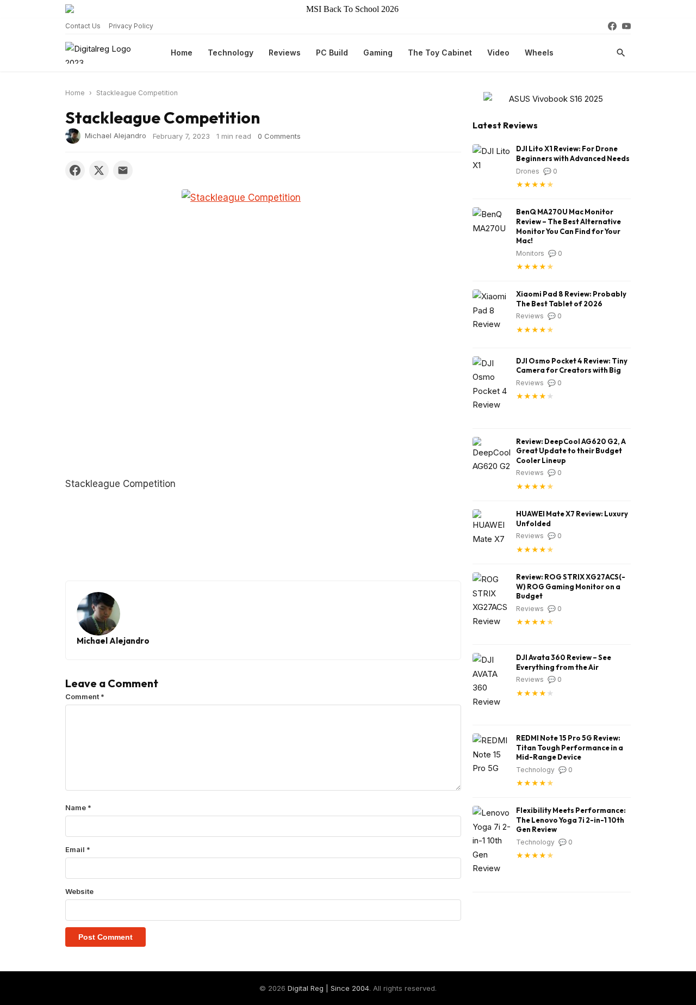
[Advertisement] (274, 395)
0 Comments (279, 136)
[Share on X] (99, 170)
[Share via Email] (123, 170)
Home (181, 52)
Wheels (539, 52)
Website (79, 891)
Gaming (378, 52)
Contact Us (83, 26)
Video (498, 52)
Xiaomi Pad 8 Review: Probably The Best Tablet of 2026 (571, 298)
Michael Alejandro (115, 135)
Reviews (285, 52)
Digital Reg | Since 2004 (328, 988)
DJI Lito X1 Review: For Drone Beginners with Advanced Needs (573, 153)
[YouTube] (626, 26)
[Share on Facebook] (75, 170)
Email (77, 849)
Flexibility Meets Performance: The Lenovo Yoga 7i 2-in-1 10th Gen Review (571, 820)
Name (78, 807)
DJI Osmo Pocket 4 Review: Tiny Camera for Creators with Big (571, 365)
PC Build (332, 52)
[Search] (621, 53)
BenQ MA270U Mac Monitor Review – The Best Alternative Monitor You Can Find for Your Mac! (568, 226)
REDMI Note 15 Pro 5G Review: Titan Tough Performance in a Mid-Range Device (569, 747)
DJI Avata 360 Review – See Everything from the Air (563, 662)
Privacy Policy (131, 26)
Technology (230, 52)
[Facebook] (612, 26)
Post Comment (105, 937)
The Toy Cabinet (440, 52)
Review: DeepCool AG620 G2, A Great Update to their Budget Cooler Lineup (571, 451)
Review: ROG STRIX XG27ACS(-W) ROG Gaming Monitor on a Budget (570, 586)
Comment (84, 696)
